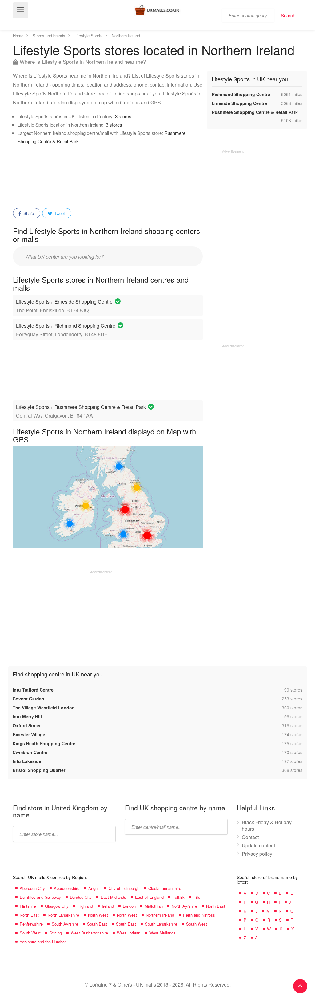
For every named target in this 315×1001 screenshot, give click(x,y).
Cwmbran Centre (30, 752)
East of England (149, 897)
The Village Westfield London (44, 707)
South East (97, 924)
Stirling (56, 933)
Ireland (108, 906)
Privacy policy (257, 853)
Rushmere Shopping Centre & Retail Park (255, 112)
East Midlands (113, 897)
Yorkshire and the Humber (43, 942)
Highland (85, 906)
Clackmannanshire (164, 888)
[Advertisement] (128, 177)
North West (98, 915)
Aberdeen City (32, 888)
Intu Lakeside (27, 761)
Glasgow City (57, 906)
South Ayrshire (65, 924)
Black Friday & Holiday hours (267, 825)
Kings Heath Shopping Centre (44, 743)
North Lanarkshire (63, 915)
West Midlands (162, 933)
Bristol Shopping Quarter (39, 770)
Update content (258, 845)
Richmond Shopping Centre (241, 94)
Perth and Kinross (199, 915)
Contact (250, 837)
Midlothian (154, 906)
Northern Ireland (160, 915)
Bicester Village (29, 734)
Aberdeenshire (66, 888)
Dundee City (81, 897)
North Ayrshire (184, 906)
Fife (196, 897)
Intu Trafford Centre (33, 690)
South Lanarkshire (161, 924)
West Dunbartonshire (89, 933)
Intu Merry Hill (27, 716)
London (129, 906)
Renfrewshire (31, 924)
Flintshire (28, 906)
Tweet (59, 213)
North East (215, 906)
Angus (94, 888)
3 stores (123, 116)
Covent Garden (28, 699)
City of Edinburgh (124, 888)
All (257, 938)
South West (196, 924)
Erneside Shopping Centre (239, 103)
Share (28, 213)
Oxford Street (27, 725)
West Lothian (128, 933)
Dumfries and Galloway (40, 897)
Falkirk (179, 897)
